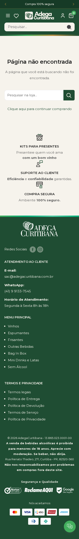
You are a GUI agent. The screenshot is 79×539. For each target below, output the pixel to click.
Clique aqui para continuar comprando (39, 109)
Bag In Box (17, 353)
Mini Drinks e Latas (23, 360)
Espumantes (18, 333)
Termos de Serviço (23, 412)
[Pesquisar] (68, 27)
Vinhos (13, 326)
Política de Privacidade (27, 419)
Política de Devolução (26, 406)
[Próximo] (73, 4)
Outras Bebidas (20, 346)
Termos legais (19, 392)
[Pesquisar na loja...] (69, 95)
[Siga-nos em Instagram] (40, 249)
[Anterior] (5, 4)
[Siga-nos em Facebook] (33, 249)
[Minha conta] (62, 15)
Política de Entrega (24, 399)
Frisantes (15, 340)
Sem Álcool (17, 367)
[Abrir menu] (8, 15)
